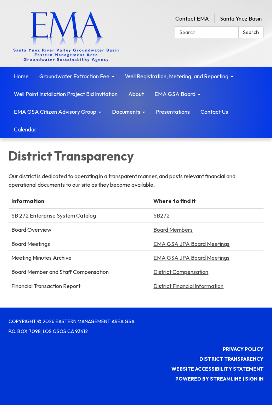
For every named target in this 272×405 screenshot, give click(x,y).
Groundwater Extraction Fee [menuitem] (74, 76)
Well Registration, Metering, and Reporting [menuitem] (176, 76)
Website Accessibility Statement (217, 369)
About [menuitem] (136, 93)
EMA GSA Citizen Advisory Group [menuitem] (55, 111)
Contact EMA (192, 18)
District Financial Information (188, 285)
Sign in (254, 379)
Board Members (173, 229)
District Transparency (231, 359)
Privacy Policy (243, 349)
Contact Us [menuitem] (214, 111)
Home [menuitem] (21, 76)
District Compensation (180, 271)
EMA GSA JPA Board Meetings (191, 243)
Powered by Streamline (208, 379)
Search (251, 32)
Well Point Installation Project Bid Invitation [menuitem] (66, 93)
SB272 (161, 215)
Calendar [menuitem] (25, 129)
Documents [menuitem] (126, 111)
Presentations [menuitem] (173, 111)
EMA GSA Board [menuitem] (175, 93)
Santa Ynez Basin (241, 18)
